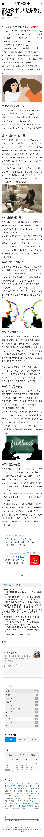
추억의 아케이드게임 (21, 709)
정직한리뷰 (21, 722)
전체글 (21, 691)
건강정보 (21, 698)
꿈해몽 (4, 18)
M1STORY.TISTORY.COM (30, 827)
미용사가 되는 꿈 (25, 801)
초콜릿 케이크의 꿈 (24, 788)
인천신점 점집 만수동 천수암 (17, 539)
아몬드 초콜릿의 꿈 (31, 809)
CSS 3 (15, 829)
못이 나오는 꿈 (20, 809)
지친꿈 (35, 783)
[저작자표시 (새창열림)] (27, 575)
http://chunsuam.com (12, 535)
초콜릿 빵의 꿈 (26, 793)
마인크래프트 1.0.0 (25, 783)
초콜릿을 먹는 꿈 (33, 798)
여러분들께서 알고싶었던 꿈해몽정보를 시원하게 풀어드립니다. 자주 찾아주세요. (17, 658)
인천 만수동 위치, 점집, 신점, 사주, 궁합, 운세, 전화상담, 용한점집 (22, 543)
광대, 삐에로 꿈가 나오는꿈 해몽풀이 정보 (17, 635)
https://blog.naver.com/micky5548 (17, 553)
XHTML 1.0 (6, 829)
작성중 (21, 715)
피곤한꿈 (11, 809)
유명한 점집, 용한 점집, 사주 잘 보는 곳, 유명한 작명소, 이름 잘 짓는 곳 (14, 561)
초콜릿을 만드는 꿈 (27, 803)
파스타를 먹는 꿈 (12, 788)
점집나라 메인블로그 (14, 556)
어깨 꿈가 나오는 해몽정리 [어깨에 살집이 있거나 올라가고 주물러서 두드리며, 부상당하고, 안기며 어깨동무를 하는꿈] (21, 629)
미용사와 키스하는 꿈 (12, 801)
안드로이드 (21, 705)
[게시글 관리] (12, 575)
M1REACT (10, 827)
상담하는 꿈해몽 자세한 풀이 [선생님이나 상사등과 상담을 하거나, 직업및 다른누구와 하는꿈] (22, 12)
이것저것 (21, 712)
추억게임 (17, 793)
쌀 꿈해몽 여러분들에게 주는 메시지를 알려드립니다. (21, 602)
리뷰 (32, 793)
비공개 (21, 719)
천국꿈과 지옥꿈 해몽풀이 (12, 589)
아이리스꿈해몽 (21, 3)
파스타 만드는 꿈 (21, 798)
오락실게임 (27, 806)
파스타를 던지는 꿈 (11, 783)
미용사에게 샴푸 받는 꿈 (13, 803)
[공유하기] (9, 575)
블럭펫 (21, 806)
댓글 (3, 642)
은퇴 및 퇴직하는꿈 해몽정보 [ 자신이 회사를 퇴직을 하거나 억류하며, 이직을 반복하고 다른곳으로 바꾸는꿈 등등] (22, 612)
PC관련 (21, 702)
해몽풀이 (34, 788)
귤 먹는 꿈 (35, 801)
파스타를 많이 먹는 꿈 (29, 796)
